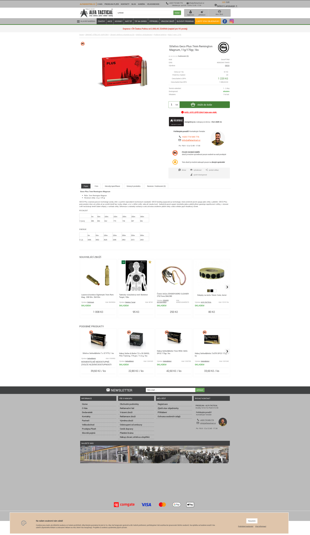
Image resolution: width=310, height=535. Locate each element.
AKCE (110, 21)
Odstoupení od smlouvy (131, 424)
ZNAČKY (101, 21)
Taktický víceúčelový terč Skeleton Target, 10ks (133, 295)
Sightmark (90, 302)
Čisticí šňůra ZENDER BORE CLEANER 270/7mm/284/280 (173, 294)
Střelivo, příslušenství (144, 34)
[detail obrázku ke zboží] (123, 72)
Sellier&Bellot (91, 358)
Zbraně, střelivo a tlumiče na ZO (122, 34)
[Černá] (212, 291)
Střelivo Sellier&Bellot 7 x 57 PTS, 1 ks (98, 353)
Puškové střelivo (160, 34)
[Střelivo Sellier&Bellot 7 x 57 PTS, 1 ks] (98, 348)
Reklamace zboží (128, 416)
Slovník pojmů (88, 432)
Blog (134, 4)
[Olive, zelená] (208, 291)
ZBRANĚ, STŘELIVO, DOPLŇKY (97, 34)
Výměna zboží (126, 420)
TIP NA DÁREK (141, 21)
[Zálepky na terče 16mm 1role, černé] (212, 285)
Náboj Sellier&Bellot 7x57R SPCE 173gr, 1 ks (212, 354)
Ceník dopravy (126, 428)
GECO (227, 65)
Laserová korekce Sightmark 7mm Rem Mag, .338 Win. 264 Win (97, 295)
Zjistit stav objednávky (207, 21)
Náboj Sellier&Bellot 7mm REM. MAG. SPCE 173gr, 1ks (172, 352)
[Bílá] (215, 291)
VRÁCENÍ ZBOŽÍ (167, 21)
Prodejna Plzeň (89, 428)
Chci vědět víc (216, 122)
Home (81, 34)
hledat (177, 13)
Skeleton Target (130, 302)
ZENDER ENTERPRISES (163, 301)
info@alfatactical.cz (191, 140)
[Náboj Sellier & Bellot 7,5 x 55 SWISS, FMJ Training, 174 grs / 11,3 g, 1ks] (136, 348)
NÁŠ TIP (128, 21)
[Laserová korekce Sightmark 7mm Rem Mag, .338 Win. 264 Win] (98, 290)
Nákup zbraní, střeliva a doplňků (135, 437)
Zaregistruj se (190, 122)
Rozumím (252, 521)
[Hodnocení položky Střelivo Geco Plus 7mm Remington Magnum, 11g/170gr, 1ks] (173, 56)
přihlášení (202, 15)
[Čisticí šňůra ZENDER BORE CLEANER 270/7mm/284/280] (174, 290)
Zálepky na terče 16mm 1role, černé (211, 295)
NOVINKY (119, 21)
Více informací (260, 526)
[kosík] (219, 12)
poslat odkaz (214, 170)
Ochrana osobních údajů (169, 416)
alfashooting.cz (87, 4)
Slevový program (185, 21)
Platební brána (126, 432)
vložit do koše (204, 104)
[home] (96, 17)
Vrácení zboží (126, 412)
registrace (190, 15)
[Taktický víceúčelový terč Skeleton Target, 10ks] (136, 290)
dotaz (184, 170)
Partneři (85, 420)
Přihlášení (162, 412)
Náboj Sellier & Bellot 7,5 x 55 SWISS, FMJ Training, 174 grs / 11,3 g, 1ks (134, 354)
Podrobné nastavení (245, 526)
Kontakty (86, 416)
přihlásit (200, 390)
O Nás (85, 408)
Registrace (163, 404)
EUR (227, 2)
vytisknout (198, 170)
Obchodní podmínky (129, 404)
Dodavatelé (87, 412)
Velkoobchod (88, 424)
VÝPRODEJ (153, 21)
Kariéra (141, 4)
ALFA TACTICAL (206, 302)
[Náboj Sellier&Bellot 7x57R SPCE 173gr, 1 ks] (211, 348)
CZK (223, 2)
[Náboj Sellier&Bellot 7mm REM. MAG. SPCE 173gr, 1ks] (174, 343)
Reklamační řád (127, 408)
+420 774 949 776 (190, 136)
